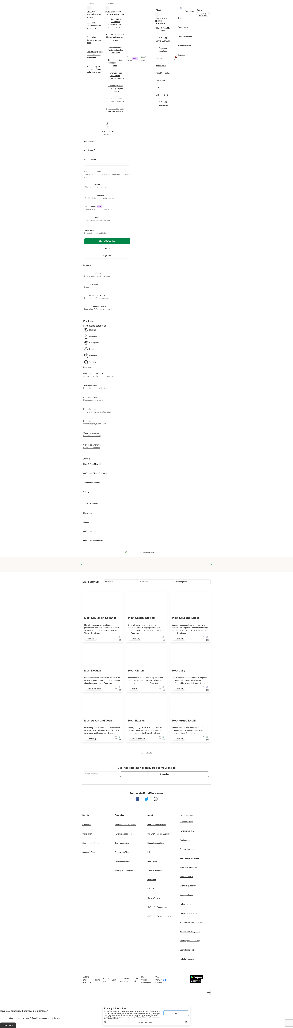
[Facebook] (172, 980)
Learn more (8, 1025)
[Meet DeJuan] (102, 655)
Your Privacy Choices (158, 980)
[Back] (85, 261)
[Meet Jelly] (190, 655)
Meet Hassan (136, 720)
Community (136, 639)
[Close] (86, 119)
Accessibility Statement (124, 980)
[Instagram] (185, 980)
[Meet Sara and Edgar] (190, 603)
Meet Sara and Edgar (185, 617)
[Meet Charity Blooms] (146, 603)
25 (147, 753)
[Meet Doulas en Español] (102, 603)
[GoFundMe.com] (147, 58)
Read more (95, 633)
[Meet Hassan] (146, 705)
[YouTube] (176, 980)
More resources (187, 816)
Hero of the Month (94, 689)
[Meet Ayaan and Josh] (102, 705)
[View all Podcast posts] (204, 638)
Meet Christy (136, 670)
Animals (134, 689)
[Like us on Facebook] (138, 799)
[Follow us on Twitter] (146, 799)
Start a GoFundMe (203, 14)
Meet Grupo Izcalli (184, 720)
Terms (97, 980)
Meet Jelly (178, 670)
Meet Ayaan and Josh (98, 720)
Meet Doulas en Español (100, 617)
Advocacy (91, 639)
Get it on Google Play (196, 977)
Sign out (107, 256)
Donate (91, 4)
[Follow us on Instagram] (155, 799)
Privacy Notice (106, 980)
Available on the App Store (195, 981)
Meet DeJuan (92, 670)
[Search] (84, 4)
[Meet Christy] (146, 655)
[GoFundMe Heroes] (146, 552)
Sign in (199, 10)
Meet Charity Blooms (141, 617)
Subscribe (164, 774)
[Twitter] (181, 980)
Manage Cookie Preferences (146, 980)
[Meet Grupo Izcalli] (190, 705)
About (158, 10)
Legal (114, 980)
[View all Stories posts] (120, 638)
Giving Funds (132, 58)
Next (150, 753)
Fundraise (110, 4)
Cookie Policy (135, 980)
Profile (106, 135)
